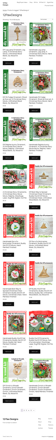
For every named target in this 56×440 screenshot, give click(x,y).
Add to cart (8, 63)
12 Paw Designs (5, 4)
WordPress (50, 436)
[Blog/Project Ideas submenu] (27, 2)
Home (5, 10)
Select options (9, 401)
